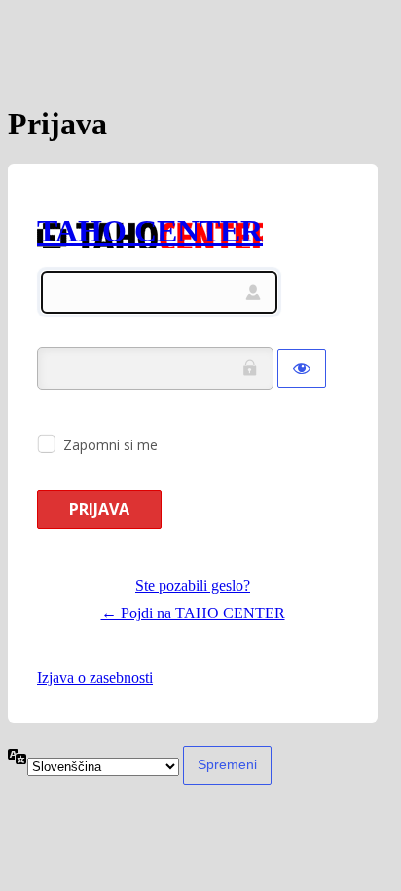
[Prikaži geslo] (301, 368)
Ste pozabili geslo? (192, 585)
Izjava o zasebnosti (95, 677)
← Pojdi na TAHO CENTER (193, 613)
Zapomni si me (110, 444)
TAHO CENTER (150, 230)
